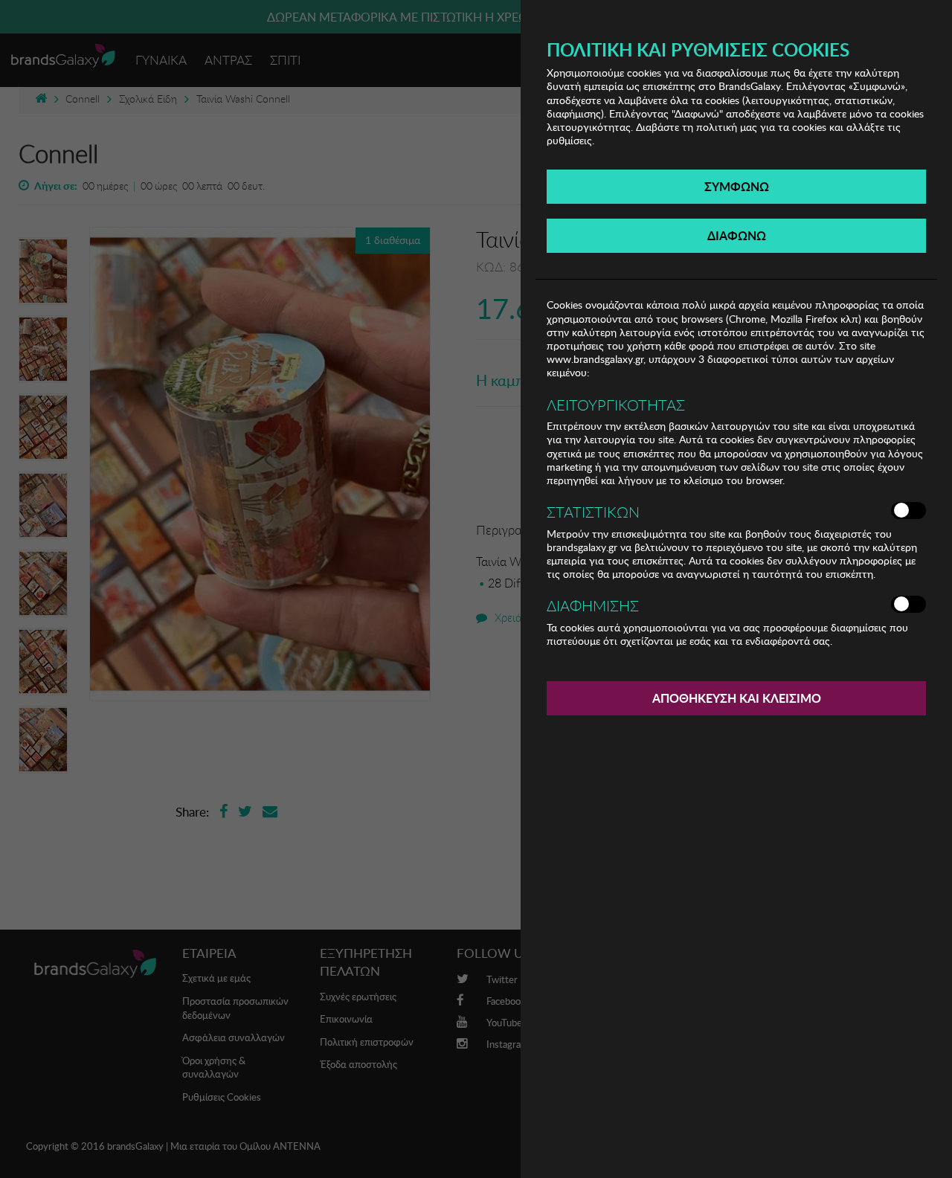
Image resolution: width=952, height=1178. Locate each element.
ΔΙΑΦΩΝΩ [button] (736, 235)
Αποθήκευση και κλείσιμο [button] (736, 698)
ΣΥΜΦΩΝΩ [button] (736, 186)
